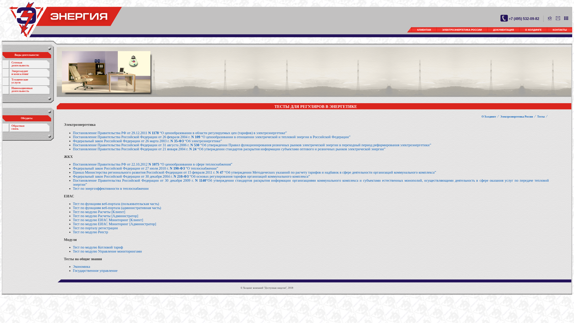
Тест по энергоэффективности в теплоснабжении (111, 188)
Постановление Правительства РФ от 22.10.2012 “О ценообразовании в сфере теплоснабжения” (152, 164)
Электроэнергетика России (462, 29)
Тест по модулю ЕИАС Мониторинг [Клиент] (108, 220)
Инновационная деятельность (22, 89)
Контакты (560, 29)
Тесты (541, 116)
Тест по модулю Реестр (90, 232)
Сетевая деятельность (20, 64)
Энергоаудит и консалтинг (20, 72)
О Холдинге (533, 29)
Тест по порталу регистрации (95, 228)
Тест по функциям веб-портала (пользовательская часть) (116, 204)
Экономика (81, 266)
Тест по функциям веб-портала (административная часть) (117, 208)
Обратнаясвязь (17, 127)
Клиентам (424, 29)
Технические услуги (19, 81)
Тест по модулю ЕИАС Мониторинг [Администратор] (114, 224)
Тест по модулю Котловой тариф (98, 247)
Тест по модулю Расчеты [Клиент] (99, 212)
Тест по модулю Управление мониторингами (107, 251)
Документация (503, 29)
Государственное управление (95, 271)
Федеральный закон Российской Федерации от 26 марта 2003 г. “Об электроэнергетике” (147, 141)
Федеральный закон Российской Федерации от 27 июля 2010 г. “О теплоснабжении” (145, 168)
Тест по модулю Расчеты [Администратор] (105, 216)
